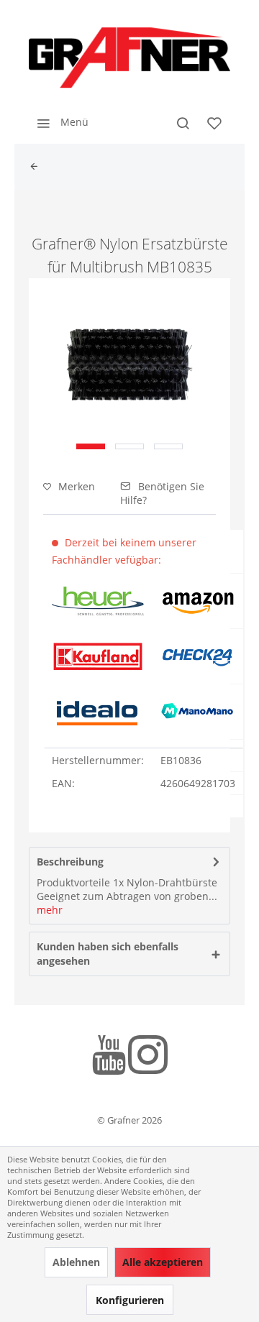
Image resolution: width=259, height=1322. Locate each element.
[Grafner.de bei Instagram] (148, 1057)
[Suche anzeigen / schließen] (182, 122)
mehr (50, 910)
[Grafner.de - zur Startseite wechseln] (129, 57)
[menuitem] (58, 122)
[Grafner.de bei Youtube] (109, 1057)
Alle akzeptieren (162, 1262)
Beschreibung (70, 861)
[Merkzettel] (214, 122)
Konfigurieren (130, 1300)
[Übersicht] (37, 166)
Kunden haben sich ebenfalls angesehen (107, 954)
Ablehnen (76, 1262)
